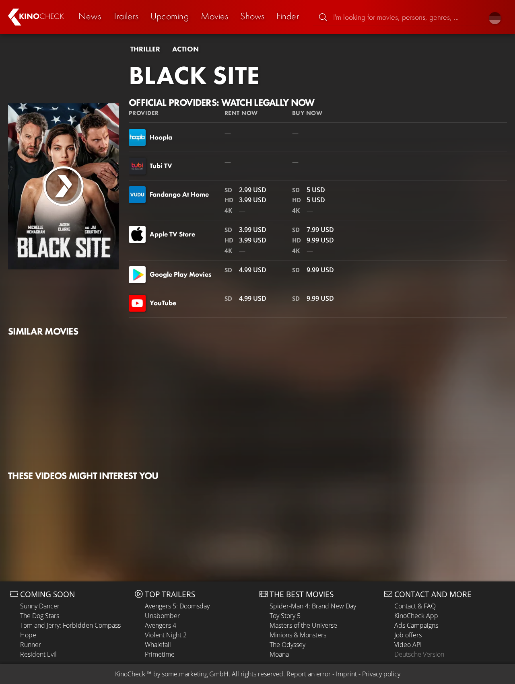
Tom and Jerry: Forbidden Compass (70, 625)
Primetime (160, 654)
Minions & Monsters (298, 635)
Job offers (408, 635)
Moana (279, 654)
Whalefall (158, 645)
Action (185, 49)
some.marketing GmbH (195, 674)
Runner (30, 645)
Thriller (145, 49)
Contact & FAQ (415, 606)
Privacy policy (381, 674)
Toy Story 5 (285, 616)
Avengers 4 (160, 625)
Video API (408, 645)
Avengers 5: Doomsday (177, 606)
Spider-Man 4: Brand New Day (313, 606)
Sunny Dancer (40, 606)
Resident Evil (38, 654)
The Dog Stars (39, 616)
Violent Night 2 (166, 635)
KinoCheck (130, 674)
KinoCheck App (416, 616)
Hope (28, 635)
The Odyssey (287, 645)
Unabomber (162, 616)
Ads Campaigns (416, 625)
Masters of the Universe (303, 625)
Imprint (346, 674)
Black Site (194, 75)
